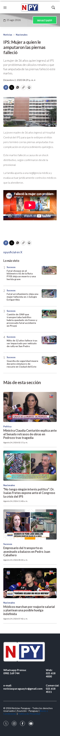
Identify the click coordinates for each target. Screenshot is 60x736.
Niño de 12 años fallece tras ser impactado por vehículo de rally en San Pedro (22, 343)
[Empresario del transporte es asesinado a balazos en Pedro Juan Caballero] (30, 524)
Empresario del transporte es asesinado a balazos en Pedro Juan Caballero (26, 551)
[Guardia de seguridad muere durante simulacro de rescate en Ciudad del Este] (49, 360)
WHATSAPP (44, 20)
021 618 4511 (52, 688)
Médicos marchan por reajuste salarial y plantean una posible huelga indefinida (29, 610)
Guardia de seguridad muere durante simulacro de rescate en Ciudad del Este (22, 363)
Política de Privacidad (29, 713)
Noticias (7, 34)
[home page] (30, 7)
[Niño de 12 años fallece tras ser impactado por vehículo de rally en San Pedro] (49, 340)
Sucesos (11, 267)
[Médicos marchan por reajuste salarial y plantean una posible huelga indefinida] (30, 583)
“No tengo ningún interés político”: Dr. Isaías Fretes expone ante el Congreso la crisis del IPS (29, 492)
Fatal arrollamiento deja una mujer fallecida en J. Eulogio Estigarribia (22, 296)
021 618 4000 (50, 673)
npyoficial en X (12, 252)
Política (7, 426)
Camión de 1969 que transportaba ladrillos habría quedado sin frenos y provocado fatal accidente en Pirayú (22, 320)
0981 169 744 (14, 671)
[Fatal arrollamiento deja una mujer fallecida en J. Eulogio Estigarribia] (49, 293)
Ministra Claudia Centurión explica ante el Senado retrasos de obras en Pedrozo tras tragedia (30, 434)
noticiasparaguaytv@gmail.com (22, 687)
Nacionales (22, 34)
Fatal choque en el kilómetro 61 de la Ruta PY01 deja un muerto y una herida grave (21, 275)
